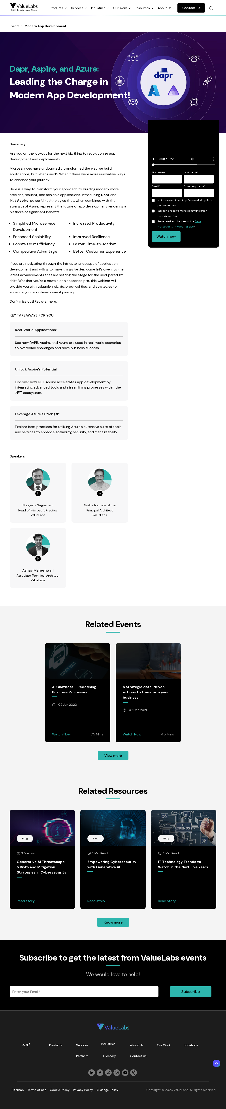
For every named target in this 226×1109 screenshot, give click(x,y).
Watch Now (61, 734)
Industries (98, 8)
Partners (82, 1056)
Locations (191, 1045)
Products (57, 8)
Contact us (191, 8)
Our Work (120, 8)
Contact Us (138, 1056)
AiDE (26, 1045)
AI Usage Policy (107, 1090)
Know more (113, 922)
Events (14, 26)
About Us (165, 8)
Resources (143, 8)
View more (113, 755)
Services (77, 8)
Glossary (109, 1056)
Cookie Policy (60, 1090)
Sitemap (17, 1090)
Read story (26, 901)
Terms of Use (36, 1090)
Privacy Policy (83, 1090)
